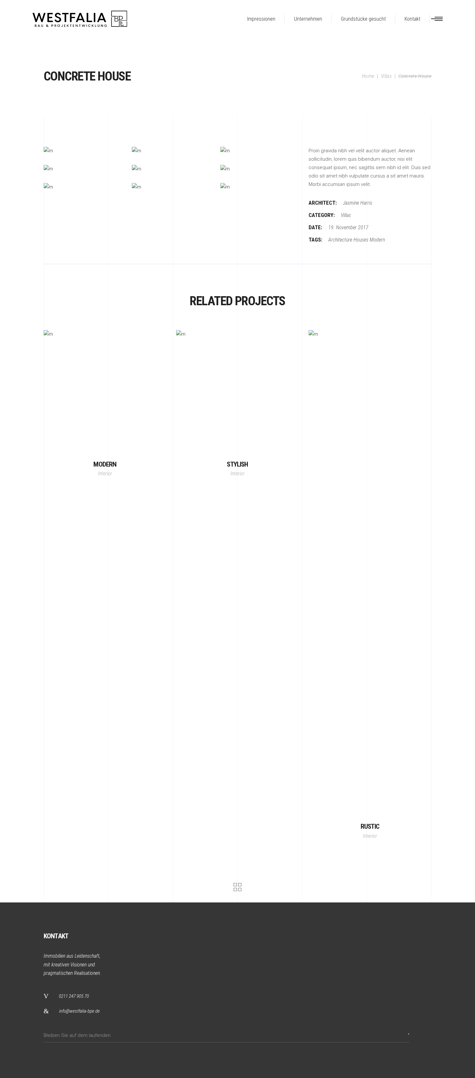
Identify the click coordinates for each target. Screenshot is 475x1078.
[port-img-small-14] (83, 151)
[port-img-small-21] (171, 187)
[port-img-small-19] (259, 169)
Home (368, 76)
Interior (105, 473)
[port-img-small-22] (259, 187)
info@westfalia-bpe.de (79, 1011)
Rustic (370, 826)
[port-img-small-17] (83, 169)
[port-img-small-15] (171, 151)
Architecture (340, 240)
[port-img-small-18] (171, 169)
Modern (377, 240)
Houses (361, 240)
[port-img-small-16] (259, 151)
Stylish (237, 464)
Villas (386, 76)
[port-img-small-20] (83, 187)
